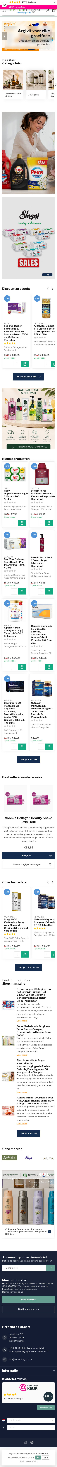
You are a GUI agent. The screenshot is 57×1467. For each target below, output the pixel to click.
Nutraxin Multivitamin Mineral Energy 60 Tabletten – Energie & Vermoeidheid (41, 710)
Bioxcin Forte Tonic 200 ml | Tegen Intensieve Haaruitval (42, 561)
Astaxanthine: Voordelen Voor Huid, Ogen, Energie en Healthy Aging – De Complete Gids (35, 1100)
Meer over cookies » (29, 1461)
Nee (46, 1457)
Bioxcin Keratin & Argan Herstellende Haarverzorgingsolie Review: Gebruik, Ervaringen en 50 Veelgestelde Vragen (34, 1066)
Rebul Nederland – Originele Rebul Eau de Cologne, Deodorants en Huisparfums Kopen (34, 1031)
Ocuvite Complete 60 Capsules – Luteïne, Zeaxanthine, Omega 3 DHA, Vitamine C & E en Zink (41, 634)
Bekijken (26, 855)
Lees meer (22, 1020)
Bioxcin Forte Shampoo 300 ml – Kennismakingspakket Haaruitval (42, 495)
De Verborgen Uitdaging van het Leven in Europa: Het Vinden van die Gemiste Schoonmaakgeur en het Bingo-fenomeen (34, 995)
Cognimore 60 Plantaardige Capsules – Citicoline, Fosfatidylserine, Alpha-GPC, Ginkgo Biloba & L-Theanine (14, 713)
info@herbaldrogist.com (20, 1359)
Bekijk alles (27, 759)
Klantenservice (28, 1299)
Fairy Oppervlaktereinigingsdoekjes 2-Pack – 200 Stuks (15, 495)
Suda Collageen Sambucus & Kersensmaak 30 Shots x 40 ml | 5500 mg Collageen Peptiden (16, 333)
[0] (53, 10)
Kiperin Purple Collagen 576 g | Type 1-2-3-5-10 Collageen (13, 632)
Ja (38, 1457)
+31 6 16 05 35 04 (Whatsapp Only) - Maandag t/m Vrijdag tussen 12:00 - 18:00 (29, 1350)
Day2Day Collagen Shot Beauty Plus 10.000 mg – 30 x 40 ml (14, 563)
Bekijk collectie (27, 967)
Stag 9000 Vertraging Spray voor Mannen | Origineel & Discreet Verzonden (16, 925)
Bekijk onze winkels (28, 1309)
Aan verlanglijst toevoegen (27, 864)
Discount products (26, 376)
